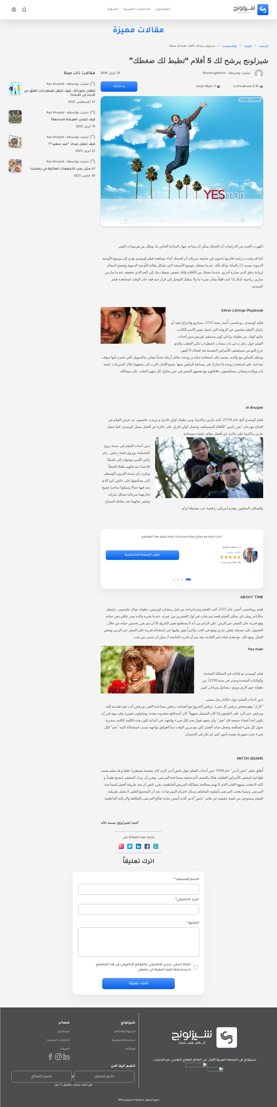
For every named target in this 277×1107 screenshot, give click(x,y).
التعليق (193, 923)
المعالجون (63, 1031)
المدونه (248, 45)
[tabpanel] (182, 555)
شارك (117, 86)
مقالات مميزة (229, 45)
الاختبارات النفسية (58, 1040)
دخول (57, 1085)
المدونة (65, 1049)
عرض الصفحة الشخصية (142, 555)
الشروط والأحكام (124, 1031)
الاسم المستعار (187, 879)
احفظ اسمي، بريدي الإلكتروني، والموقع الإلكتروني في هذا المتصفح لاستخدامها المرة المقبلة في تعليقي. (143, 967)
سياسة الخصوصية (123, 1040)
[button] (188, 579)
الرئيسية (263, 45)
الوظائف (130, 1049)
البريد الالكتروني (188, 899)
